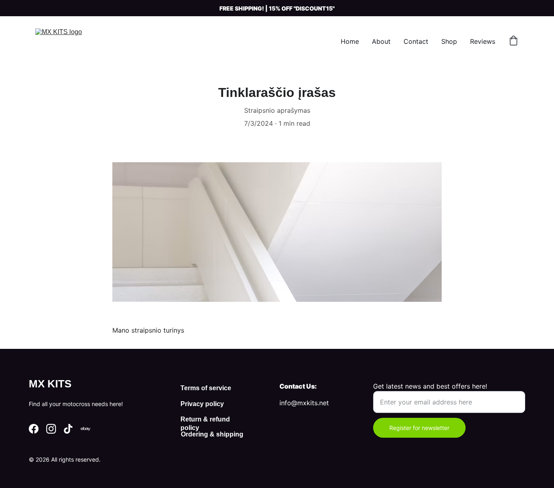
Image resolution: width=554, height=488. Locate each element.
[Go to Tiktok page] (68, 429)
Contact (416, 41)
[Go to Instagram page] (51, 429)
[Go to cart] (513, 41)
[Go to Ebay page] (85, 429)
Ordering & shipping (212, 434)
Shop (449, 41)
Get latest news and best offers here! (430, 386)
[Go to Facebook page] (34, 429)
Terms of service (205, 388)
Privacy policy (202, 403)
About (381, 41)
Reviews (482, 41)
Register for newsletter (419, 427)
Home (350, 41)
